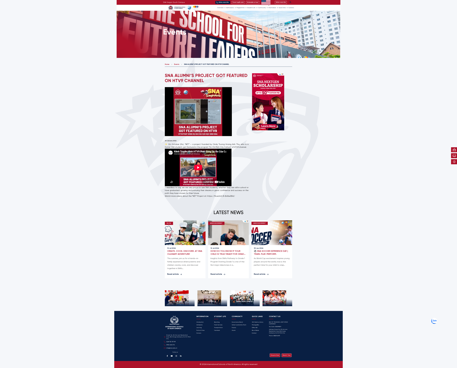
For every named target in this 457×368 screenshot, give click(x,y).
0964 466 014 (170, 345)
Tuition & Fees (200, 330)
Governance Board (237, 322)
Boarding (217, 322)
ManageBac (255, 325)
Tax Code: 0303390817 (275, 326)
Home (167, 64)
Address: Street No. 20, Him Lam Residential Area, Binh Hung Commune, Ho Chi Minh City (278, 331)
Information (272, 7)
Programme (240, 7)
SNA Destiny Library (257, 322)
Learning (199, 327)
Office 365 (254, 327)
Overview (220, 7)
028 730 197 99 (171, 342)
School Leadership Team (239, 325)
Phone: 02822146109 (274, 335)
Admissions (230, 7)
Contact (254, 333)
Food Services (218, 325)
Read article (173, 274)
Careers (291, 7)
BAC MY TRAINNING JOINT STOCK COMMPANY (278, 323)
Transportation (218, 327)
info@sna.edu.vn (171, 348)
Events (176, 64)
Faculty (234, 327)
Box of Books (255, 330)
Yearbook (217, 330)
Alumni (234, 330)
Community (262, 7)
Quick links (282, 7)
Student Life (251, 7)
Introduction (200, 322)
